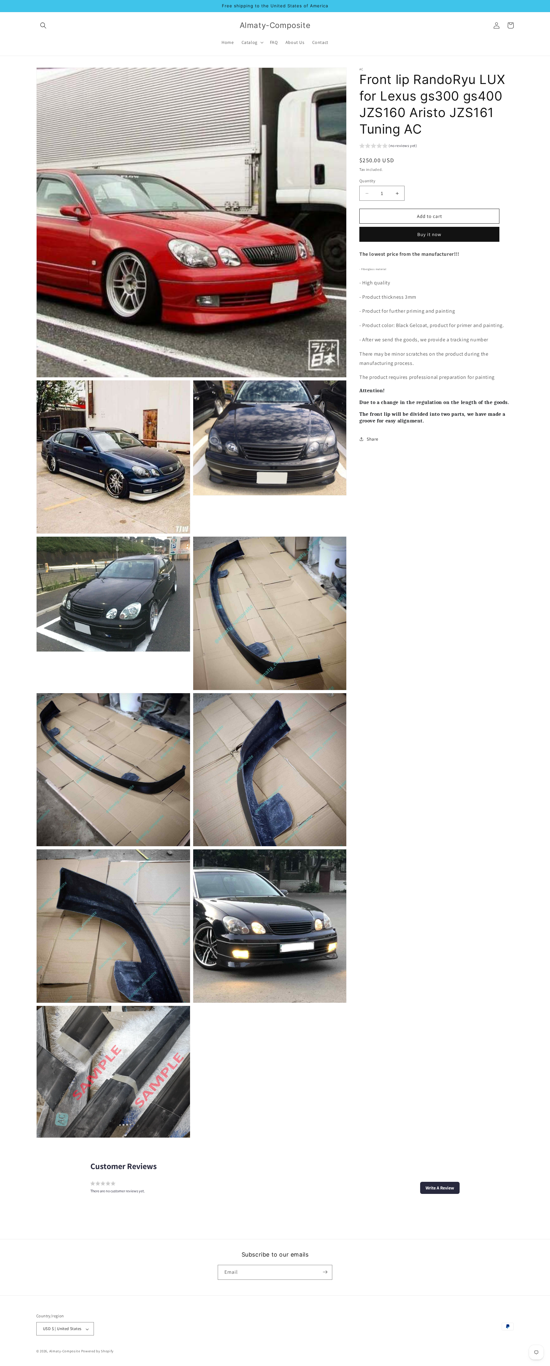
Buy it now (429, 234)
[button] (43, 25)
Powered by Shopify (97, 1351)
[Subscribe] (325, 1272)
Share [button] (372, 439)
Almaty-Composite (64, 1351)
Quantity (367, 181)
